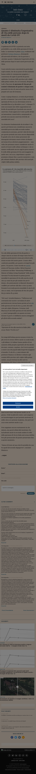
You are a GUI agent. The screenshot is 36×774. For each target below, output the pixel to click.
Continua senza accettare (27, 365)
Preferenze (18, 403)
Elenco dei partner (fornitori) (9, 398)
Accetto (18, 407)
